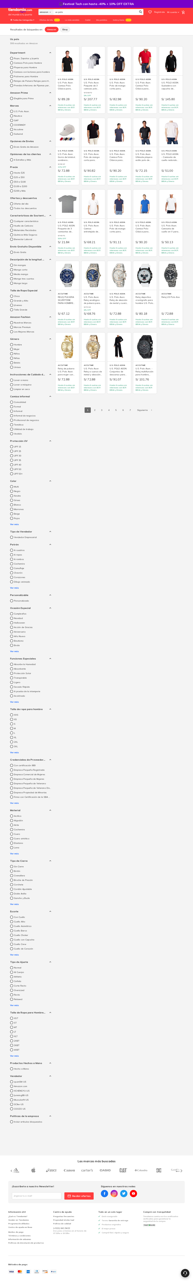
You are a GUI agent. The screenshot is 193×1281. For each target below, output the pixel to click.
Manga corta (20, 269)
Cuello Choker (21, 935)
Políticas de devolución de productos (26, 1243)
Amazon (51, 29)
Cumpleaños (20, 613)
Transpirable (20, 677)
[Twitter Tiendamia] (123, 1193)
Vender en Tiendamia (18, 1220)
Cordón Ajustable (23, 889)
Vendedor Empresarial (25, 537)
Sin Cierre (19, 866)
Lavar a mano (21, 380)
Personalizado (21, 600)
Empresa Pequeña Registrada (29, 770)
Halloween (19, 622)
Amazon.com (20, 1086)
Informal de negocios (25, 415)
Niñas (17, 358)
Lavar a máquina (22, 384)
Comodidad (20, 402)
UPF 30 (17, 455)
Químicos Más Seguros (25, 234)
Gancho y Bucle (22, 898)
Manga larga (20, 283)
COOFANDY (20, 125)
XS (15, 719)
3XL (16, 746)
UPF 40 (17, 464)
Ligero (17, 682)
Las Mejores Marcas (24, 331)
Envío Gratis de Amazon (26, 147)
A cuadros (19, 550)
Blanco (17, 504)
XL (15, 737)
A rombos (19, 559)
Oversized (19, 990)
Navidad (18, 618)
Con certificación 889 (24, 765)
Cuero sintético (21, 838)
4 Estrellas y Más (22, 159)
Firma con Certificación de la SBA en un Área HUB (32, 797)
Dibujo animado (22, 581)
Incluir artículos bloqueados (28, 1121)
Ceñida (17, 981)
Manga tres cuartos (24, 278)
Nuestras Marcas (22, 322)
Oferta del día (21, 203)
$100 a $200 (20, 186)
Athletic (18, 976)
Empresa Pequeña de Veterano (30, 783)
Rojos (17, 518)
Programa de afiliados (18, 1223)
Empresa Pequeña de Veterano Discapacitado (32, 788)
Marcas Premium (22, 327)
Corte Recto (20, 985)
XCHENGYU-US (22, 1090)
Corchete (18, 884)
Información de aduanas (19, 1239)
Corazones (19, 577)
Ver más (14, 524)
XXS (16, 714)
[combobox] (98, 12)
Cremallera (19, 875)
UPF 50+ (18, 473)
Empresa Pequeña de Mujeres (29, 779)
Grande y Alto (21, 300)
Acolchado (19, 696)
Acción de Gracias (23, 627)
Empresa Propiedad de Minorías (30, 792)
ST (15, 1022)
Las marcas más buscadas (96, 1161)
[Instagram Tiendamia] (114, 1193)
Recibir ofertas (81, 1195)
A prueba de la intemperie (27, 691)
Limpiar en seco (22, 389)
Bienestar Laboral (23, 239)
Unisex (17, 367)
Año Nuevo (19, 636)
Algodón (18, 820)
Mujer (16, 349)
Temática (18, 424)
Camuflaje (19, 568)
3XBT (16, 1045)
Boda (17, 645)
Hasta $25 (19, 172)
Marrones (19, 509)
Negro (17, 491)
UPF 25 (17, 451)
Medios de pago (16, 1232)
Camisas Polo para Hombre (28, 63)
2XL (16, 742)
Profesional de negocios (26, 420)
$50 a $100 (20, 181)
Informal (18, 411)
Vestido (18, 433)
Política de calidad (62, 1223)
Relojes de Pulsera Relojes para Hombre (32, 81)
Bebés (17, 362)
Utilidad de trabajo (23, 429)
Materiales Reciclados (25, 230)
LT (15, 1031)
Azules (17, 495)
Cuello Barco (20, 930)
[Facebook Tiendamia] (104, 1193)
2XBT (16, 1040)
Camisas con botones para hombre (32, 72)
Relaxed (18, 999)
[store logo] (23, 12)
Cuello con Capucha (24, 939)
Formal (17, 406)
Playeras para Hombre (25, 67)
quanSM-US (20, 1081)
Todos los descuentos (25, 208)
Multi (16, 486)
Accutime (18, 129)
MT (15, 1027)
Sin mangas (20, 265)
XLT (16, 1036)
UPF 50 (17, 469)
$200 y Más (20, 190)
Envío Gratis (20, 252)
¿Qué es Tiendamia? (17, 1216)
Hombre (18, 344)
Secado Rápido (22, 686)
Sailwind (18, 134)
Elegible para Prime (24, 98)
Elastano (18, 843)
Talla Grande (20, 309)
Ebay (65, 29)
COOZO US (19, 1108)
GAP (16, 120)
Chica (17, 296)
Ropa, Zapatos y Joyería (26, 58)
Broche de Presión (23, 880)
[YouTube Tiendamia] (133, 1193)
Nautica (18, 116)
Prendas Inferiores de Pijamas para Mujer (32, 85)
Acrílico (17, 816)
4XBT (16, 1049)
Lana (16, 847)
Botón (17, 871)
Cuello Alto (19, 921)
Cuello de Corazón (23, 948)
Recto (17, 994)
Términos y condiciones (19, 1235)
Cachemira (19, 563)
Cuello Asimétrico (23, 926)
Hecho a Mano (21, 1068)
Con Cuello (19, 917)
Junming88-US (21, 1095)
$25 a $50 (19, 177)
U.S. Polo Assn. (21, 111)
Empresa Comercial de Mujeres (29, 774)
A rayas (18, 554)
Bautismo (19, 640)
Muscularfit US (21, 1099)
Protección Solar (22, 673)
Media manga (21, 274)
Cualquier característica (26, 221)
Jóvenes (18, 305)
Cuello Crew (20, 944)
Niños (17, 353)
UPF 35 (17, 460)
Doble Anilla (20, 893)
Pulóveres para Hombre (26, 76)
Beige (17, 513)
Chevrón (18, 572)
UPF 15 (17, 446)
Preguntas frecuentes (63, 1216)
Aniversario (20, 631)
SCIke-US (19, 1104)
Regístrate (159, 12)
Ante (16, 825)
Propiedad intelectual (63, 1220)
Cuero (17, 834)
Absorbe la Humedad (25, 664)
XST (16, 1018)
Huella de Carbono (23, 225)
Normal (17, 967)
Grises (17, 500)
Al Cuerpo (19, 972)
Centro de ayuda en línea (20, 1227)
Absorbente (20, 668)
